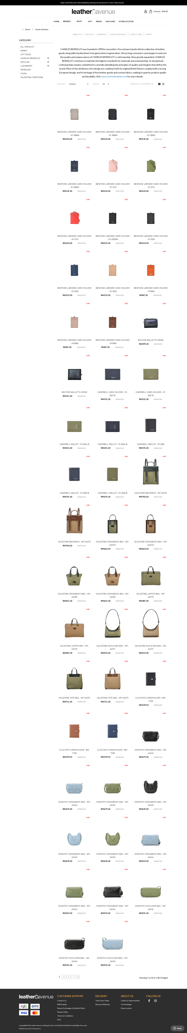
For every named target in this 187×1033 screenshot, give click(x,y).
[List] (163, 84)
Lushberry (26, 66)
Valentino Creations (31, 77)
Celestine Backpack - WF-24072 (150, 493)
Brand (27, 29)
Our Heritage (126, 1004)
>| (78, 977)
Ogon (23, 73)
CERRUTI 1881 (136, 34)
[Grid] (159, 84)
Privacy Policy (62, 1012)
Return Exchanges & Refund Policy (71, 1008)
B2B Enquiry (62, 1004)
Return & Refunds (102, 1004)
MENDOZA (77, 34)
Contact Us (61, 1000)
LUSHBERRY (101, 34)
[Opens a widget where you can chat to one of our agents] (177, 1028)
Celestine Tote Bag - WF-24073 (74, 698)
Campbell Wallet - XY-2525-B (74, 493)
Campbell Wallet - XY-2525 (150, 444)
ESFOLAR (89, 34)
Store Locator (126, 1008)
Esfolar (24, 62)
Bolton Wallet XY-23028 (150, 340)
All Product (27, 47)
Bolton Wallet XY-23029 (74, 392)
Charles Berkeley (41, 29)
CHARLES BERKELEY (118, 34)
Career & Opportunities (130, 1000)
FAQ (59, 1020)
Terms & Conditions (65, 1016)
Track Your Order (102, 1000)
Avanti (23, 51)
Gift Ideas (25, 54)
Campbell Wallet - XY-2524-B (74, 444)
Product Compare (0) (141, 84)
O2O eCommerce (34, 1029)
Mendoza (25, 70)
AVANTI (149, 34)
